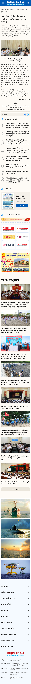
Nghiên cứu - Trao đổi (8, 634)
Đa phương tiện (6, 622)
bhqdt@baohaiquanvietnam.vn (15, 109)
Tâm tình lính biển (7, 628)
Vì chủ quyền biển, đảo (8, 598)
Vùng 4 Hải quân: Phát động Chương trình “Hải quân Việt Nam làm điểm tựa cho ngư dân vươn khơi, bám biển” (14, 356)
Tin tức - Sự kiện (6, 10)
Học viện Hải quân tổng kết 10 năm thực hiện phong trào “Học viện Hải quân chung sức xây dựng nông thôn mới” (15, 305)
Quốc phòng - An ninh (8, 592)
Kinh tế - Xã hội (6, 604)
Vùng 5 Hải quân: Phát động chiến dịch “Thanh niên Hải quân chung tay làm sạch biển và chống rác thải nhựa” (14, 432)
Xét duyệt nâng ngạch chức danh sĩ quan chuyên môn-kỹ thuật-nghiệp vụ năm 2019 (15, 458)
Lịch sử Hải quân (7, 646)
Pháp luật (4, 616)
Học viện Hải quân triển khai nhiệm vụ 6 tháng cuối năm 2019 (15, 483)
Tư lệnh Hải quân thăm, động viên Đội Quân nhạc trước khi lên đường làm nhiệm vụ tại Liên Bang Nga (14, 330)
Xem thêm (16, 489)
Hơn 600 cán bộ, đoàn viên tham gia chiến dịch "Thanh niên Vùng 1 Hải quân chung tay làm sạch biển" (15, 382)
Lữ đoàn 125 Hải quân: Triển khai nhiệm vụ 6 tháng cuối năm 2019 (15, 407)
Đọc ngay (22, 205)
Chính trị (4, 586)
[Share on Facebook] (25, 115)
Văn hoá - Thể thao (7, 640)
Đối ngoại (4, 610)
